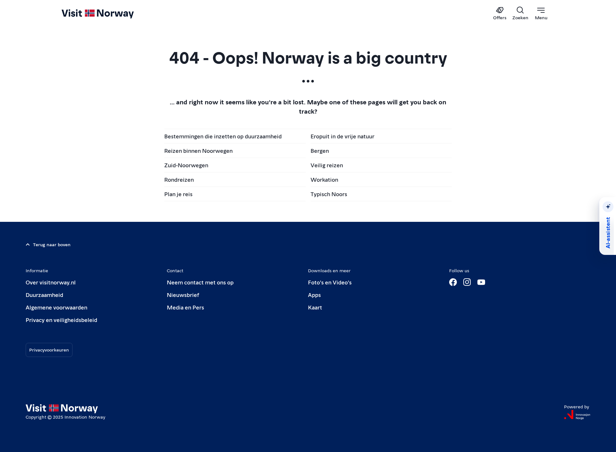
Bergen (320, 150)
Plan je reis (178, 193)
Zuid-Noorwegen (186, 165)
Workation (324, 179)
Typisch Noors (329, 193)
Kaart (315, 307)
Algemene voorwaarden (56, 307)
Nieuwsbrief (183, 294)
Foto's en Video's (330, 282)
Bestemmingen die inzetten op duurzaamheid (223, 136)
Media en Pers (185, 307)
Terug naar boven (52, 244)
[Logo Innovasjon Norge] (577, 415)
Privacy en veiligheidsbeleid (61, 319)
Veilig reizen (327, 165)
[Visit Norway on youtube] (481, 282)
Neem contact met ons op (200, 282)
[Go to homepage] (108, 13)
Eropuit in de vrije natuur (342, 136)
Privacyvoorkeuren (49, 349)
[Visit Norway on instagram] (467, 282)
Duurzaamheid (44, 294)
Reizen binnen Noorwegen (198, 150)
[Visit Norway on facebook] (453, 282)
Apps (314, 294)
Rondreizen (179, 179)
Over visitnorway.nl (51, 282)
